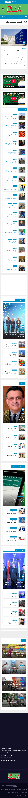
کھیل (13, 792)
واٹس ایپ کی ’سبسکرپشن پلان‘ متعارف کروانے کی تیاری (14, 501)
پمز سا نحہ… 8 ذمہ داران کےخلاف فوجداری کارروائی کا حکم (14, 686)
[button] (5, 16)
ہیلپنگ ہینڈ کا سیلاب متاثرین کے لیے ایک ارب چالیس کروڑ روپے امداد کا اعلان (10, 181)
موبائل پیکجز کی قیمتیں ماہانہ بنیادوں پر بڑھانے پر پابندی (11, 514)
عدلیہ (24, 48)
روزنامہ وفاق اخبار (22, 795)
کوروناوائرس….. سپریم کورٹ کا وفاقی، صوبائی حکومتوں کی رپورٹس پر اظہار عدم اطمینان (14, 52)
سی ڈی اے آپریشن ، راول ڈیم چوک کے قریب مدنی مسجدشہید (10, 251)
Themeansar (14, 786)
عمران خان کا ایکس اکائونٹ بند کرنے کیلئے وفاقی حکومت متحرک (11, 145)
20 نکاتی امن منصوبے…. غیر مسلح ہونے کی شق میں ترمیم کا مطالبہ (11, 615)
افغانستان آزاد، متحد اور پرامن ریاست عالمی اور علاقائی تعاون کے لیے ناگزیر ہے (14, 585)
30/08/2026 (20, 655)
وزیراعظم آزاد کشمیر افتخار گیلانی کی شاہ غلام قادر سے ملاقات (14, 669)
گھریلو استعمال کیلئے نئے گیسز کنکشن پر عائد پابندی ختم (12, 217)
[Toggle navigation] (2, 16)
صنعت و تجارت (21, 329)
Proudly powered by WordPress (9, 785)
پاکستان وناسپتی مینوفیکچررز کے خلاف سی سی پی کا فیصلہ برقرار (14, 653)
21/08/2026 (20, 704)
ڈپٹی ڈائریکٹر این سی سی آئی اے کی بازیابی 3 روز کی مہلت (11, 119)
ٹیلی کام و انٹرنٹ (20, 496)
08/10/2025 (20, 586)
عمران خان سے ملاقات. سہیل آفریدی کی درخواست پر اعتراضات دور (11, 127)
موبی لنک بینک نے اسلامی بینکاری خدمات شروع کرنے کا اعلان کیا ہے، (14, 334)
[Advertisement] (14, 284)
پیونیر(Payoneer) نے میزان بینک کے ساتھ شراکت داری (11, 346)
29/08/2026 (20, 672)
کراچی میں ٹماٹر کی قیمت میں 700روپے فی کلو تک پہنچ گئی (10, 136)
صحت (26, 792)
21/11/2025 (20, 336)
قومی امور (15, 114)
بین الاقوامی (14, 593)
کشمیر (9, 792)
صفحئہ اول (24, 789)
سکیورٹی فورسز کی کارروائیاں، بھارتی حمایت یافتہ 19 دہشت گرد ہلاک (10, 208)
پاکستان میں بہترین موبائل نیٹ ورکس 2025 (12, 522)
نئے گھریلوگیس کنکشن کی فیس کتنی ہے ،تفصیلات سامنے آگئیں (10, 154)
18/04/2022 (20, 419)
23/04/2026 (20, 503)
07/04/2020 (21, 57)
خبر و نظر (15, 203)
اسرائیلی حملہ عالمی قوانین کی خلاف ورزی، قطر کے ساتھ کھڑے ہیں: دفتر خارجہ (10, 199)
